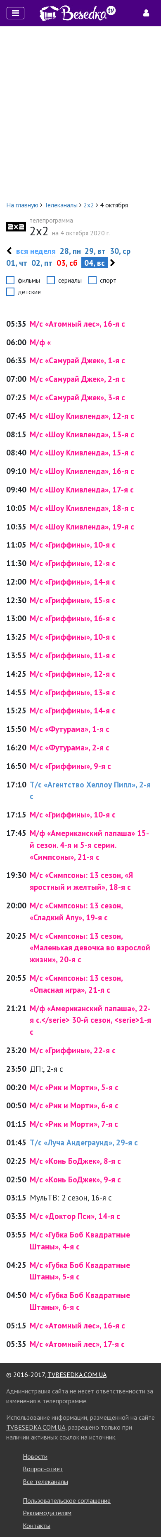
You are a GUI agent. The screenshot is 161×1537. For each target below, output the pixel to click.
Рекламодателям (47, 1513)
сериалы (70, 280)
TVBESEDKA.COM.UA (77, 1374)
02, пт (41, 263)
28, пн (70, 251)
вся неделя (36, 251)
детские (29, 292)
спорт (108, 280)
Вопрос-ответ (43, 1469)
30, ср (120, 251)
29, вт (95, 251)
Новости (35, 1456)
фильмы (29, 280)
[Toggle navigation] (15, 13)
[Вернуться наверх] (146, 1512)
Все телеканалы (45, 1481)
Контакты (36, 1525)
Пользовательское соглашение (67, 1500)
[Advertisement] (80, 113)
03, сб (67, 263)
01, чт (16, 263)
